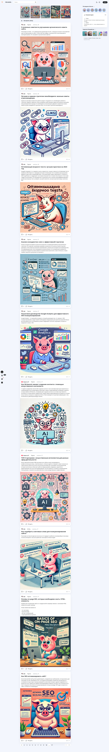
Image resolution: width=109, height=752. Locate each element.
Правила (90, 38)
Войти (105, 2)
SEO (24, 24)
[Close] (20, 745)
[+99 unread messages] (2, 375)
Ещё (100, 38)
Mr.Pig (28, 529)
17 (52, 745)
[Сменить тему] (97, 2)
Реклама (94, 38)
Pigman (29, 24)
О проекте (86, 38)
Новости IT (26, 382)
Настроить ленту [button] (28, 20)
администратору (5, 749)
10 (46, 745)
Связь (97, 38)
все (105, 14)
